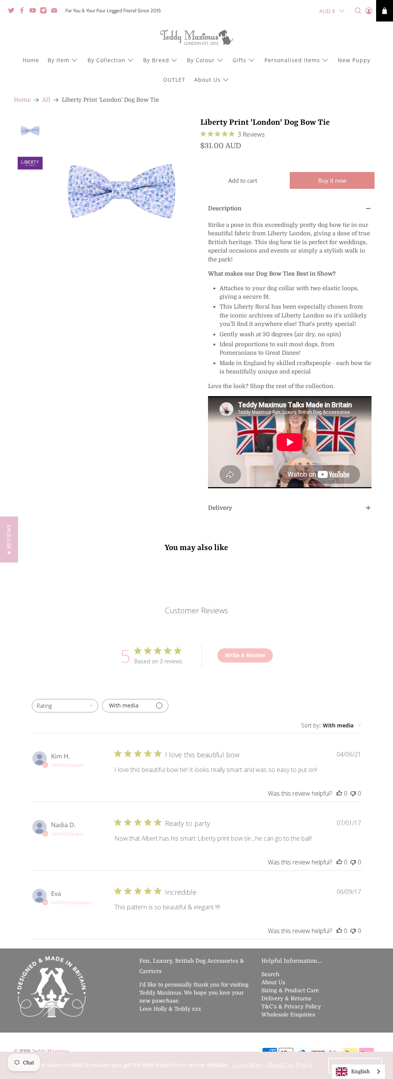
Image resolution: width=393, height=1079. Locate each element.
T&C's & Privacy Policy (291, 1006)
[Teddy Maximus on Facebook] (23, 12)
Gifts (239, 60)
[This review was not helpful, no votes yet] (353, 793)
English (360, 1071)
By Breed (156, 60)
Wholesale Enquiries (288, 1014)
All (46, 100)
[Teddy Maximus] (196, 38)
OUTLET (174, 79)
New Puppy (354, 60)
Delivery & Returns (286, 998)
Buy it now (332, 180)
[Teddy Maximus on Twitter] (13, 12)
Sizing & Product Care (290, 990)
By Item (58, 60)
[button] (9, 540)
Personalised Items (292, 60)
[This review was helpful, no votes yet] (339, 793)
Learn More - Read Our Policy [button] (272, 1065)
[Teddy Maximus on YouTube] (34, 12)
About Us (207, 79)
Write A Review (245, 655)
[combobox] (65, 705)
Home (31, 60)
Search (270, 974)
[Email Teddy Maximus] (56, 12)
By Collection (106, 60)
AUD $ (327, 11)
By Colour (201, 60)
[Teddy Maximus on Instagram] (45, 12)
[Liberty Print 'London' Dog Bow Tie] (121, 189)
